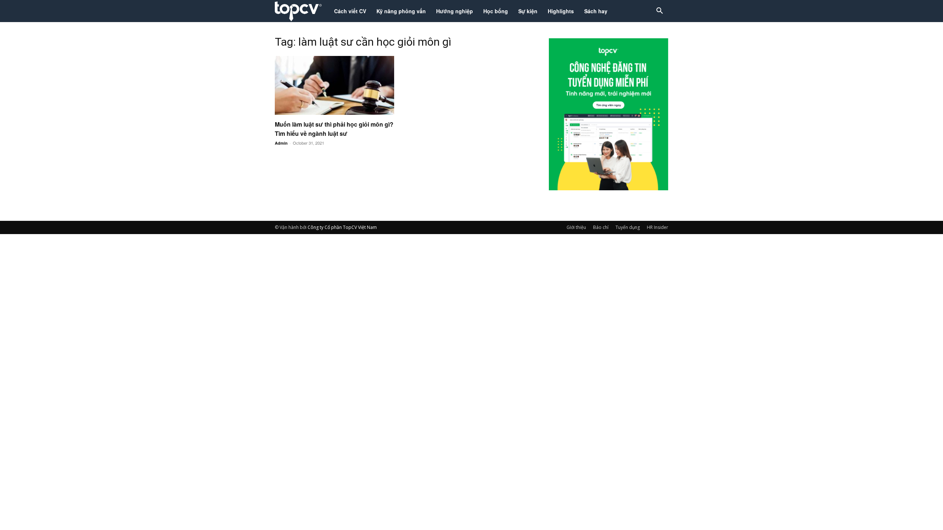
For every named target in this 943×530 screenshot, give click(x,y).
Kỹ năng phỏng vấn (401, 11)
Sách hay (595, 11)
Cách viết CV (350, 11)
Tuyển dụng (628, 227)
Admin (281, 143)
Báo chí (601, 227)
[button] (659, 11)
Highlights (561, 11)
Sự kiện (527, 11)
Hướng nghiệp (454, 11)
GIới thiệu (576, 227)
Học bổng (495, 11)
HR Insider (657, 227)
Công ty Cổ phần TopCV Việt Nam (342, 227)
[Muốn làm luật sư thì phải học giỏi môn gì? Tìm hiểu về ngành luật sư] (334, 85)
